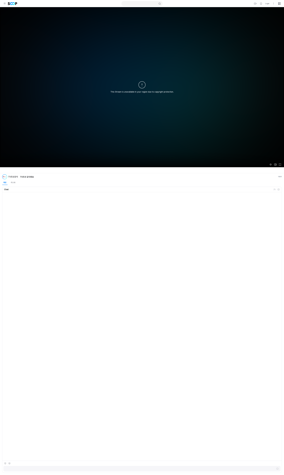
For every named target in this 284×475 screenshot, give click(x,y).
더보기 (280, 176)
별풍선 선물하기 (5, 463)
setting (270, 164)
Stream (255, 3)
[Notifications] (261, 3)
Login (267, 4)
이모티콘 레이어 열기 (277, 468)
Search (159, 3)
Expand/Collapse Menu (4, 3)
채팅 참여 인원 (274, 189)
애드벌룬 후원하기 (9, 463)
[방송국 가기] (4, 176)
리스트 (13, 182)
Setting (273, 3)
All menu (279, 3)
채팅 (4, 182)
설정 (278, 189)
